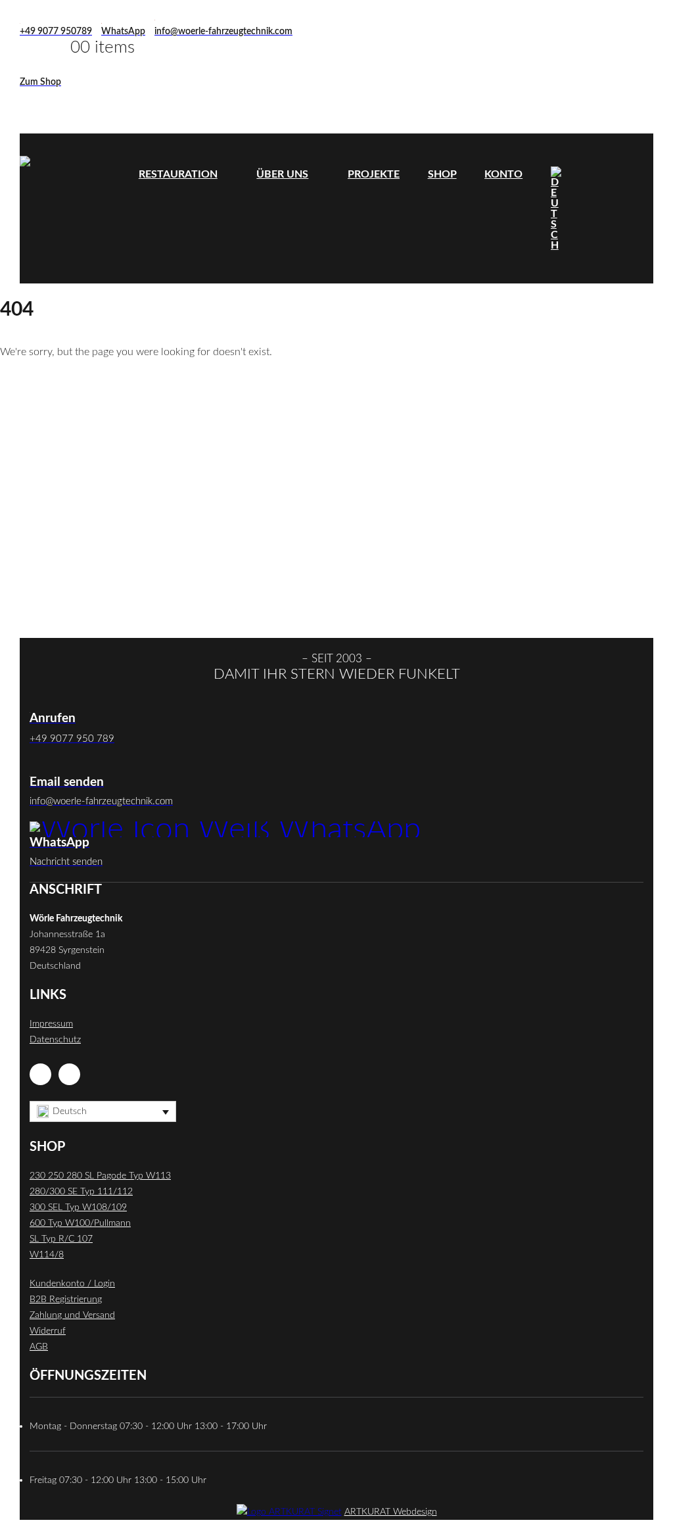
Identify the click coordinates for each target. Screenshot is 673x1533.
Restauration (178, 174)
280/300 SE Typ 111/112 (81, 1191)
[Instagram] (69, 1074)
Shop (442, 174)
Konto (503, 174)
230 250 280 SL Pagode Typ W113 (100, 1175)
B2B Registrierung (66, 1299)
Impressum (51, 1024)
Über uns (282, 174)
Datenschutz (55, 1039)
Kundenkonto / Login (72, 1283)
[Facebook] (40, 1074)
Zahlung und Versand (72, 1315)
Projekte (374, 174)
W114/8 (47, 1254)
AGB (39, 1346)
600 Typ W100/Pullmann (80, 1223)
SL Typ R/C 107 (61, 1239)
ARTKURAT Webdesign (390, 1512)
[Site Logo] (72, 208)
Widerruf (48, 1331)
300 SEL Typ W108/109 (78, 1207)
